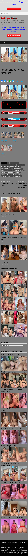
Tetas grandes (4, 66)
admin (4, 76)
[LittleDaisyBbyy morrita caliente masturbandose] (14, 400)
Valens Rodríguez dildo (8, 446)
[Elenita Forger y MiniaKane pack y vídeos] (7, 330)
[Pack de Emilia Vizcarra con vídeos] (20, 303)
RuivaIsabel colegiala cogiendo (11, 428)
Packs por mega (20, 164)
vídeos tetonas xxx (17, 176)
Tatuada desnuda (22, 170)
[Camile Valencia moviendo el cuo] (14, 526)
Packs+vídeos (13, 65)
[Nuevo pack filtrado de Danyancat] (20, 277)
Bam (22, 554)
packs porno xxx (5, 166)
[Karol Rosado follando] (14, 508)
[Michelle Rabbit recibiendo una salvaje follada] (14, 419)
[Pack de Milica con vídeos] (7, 317)
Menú (4, 42)
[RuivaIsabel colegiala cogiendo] (14, 437)
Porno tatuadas (5, 170)
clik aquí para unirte (14, 9)
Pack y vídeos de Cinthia (7, 214)
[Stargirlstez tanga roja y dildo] (14, 491)
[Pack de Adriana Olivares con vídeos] (20, 290)
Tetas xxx (18, 172)
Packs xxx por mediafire (6, 168)
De (8, 163)
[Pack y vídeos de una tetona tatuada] (6, 135)
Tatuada (19, 65)
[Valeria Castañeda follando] (14, 363)
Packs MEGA (13, 164)
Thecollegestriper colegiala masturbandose (10, 464)
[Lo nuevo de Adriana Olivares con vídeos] (7, 290)
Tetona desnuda (4, 174)
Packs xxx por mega (17, 168)
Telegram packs (11, 172)
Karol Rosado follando (8, 500)
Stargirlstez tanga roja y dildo (10, 482)
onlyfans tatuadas (14, 163)
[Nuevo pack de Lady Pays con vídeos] (20, 317)
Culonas (3, 65)
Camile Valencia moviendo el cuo (12, 517)
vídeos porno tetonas (6, 176)
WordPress (17, 554)
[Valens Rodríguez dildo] (14, 454)
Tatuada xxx (4, 172)
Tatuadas (24, 65)
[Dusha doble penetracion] (20, 330)
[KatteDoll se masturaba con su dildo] (14, 380)
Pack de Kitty (4, 262)
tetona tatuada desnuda (15, 174)
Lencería (8, 65)
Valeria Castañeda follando (10, 354)
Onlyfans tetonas (5, 164)
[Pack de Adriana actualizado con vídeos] (7, 277)
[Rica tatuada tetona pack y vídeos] (18, 135)
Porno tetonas (13, 170)
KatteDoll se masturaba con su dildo (13, 372)
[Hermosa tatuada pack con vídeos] (6, 148)
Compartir (19, 81)
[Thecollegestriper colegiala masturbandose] (14, 473)
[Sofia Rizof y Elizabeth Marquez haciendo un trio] (7, 303)
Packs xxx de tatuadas (15, 166)
